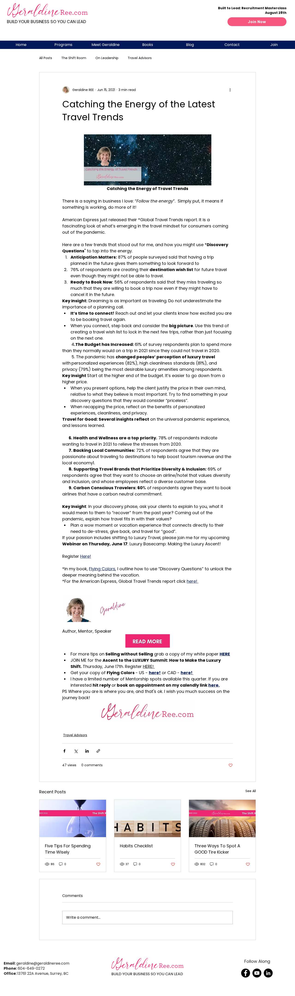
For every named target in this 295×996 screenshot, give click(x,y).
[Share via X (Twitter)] (76, 751)
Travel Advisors (140, 58)
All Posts (45, 58)
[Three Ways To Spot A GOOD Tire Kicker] (222, 818)
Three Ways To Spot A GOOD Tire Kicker (217, 849)
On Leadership (106, 58)
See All (250, 791)
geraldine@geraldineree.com (42, 963)
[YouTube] (256, 973)
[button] (63, 45)
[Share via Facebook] (64, 751)
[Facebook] (245, 973)
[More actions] (230, 90)
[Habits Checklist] (147, 818)
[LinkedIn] (268, 973)
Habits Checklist (136, 846)
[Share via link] (98, 751)
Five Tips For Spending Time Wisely (68, 849)
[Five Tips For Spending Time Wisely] (72, 818)
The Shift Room (73, 58)
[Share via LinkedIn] (87, 751)
